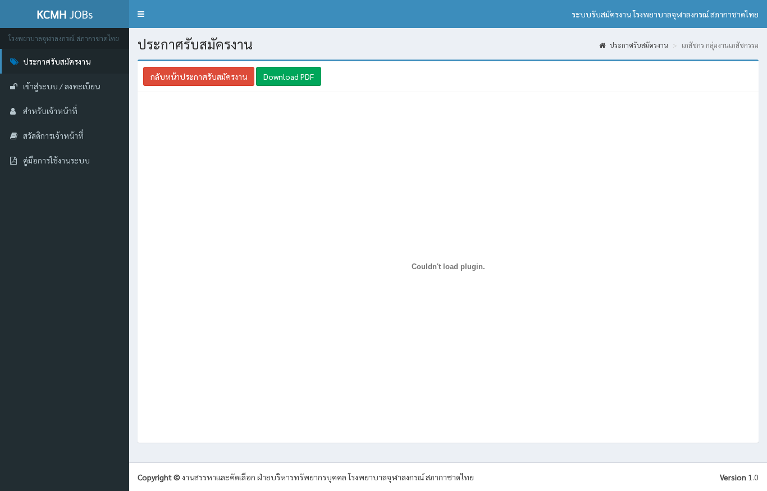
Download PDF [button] (288, 76)
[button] (141, 14)
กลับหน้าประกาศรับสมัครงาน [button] (198, 76)
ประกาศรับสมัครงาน (638, 44)
